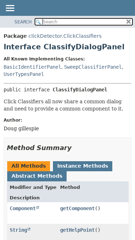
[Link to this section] (77, 147)
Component (23, 208)
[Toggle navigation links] (10, 9)
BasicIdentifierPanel (32, 67)
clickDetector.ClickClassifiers (65, 36)
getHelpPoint (77, 230)
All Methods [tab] (29, 166)
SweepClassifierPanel (93, 67)
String (18, 230)
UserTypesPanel (24, 74)
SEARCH (23, 21)
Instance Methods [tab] (82, 166)
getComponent (77, 208)
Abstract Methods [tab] (37, 176)
